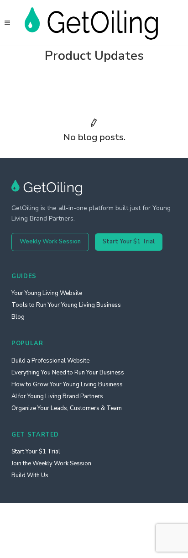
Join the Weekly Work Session (51, 463)
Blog (18, 317)
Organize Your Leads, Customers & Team (66, 408)
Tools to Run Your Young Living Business (66, 305)
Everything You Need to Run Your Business (67, 372)
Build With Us (29, 475)
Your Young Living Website (46, 293)
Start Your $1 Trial (129, 241)
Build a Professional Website (50, 361)
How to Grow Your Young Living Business (67, 384)
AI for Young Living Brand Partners (57, 396)
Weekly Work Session (50, 241)
